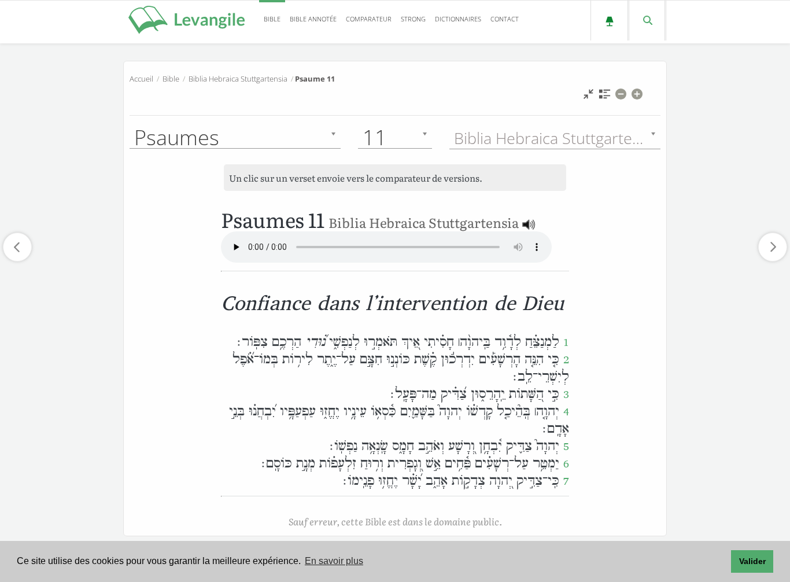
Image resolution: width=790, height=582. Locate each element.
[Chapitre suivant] (772, 247)
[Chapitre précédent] (17, 247)
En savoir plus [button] (334, 561)
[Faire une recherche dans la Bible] (647, 20)
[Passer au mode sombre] (609, 20)
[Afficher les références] (604, 96)
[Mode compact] (588, 96)
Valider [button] (752, 561)
